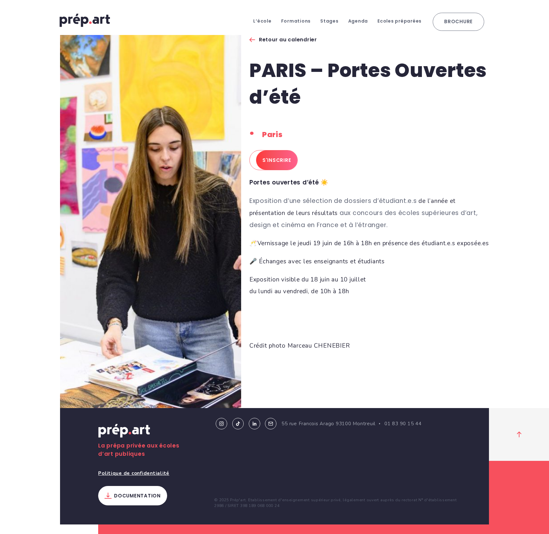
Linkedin (254, 423)
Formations (296, 21)
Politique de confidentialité (133, 473)
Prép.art (124, 432)
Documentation (137, 495)
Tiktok (238, 423)
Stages (329, 21)
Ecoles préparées (399, 21)
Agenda (358, 21)
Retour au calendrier (288, 39)
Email (270, 423)
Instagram (221, 423)
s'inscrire (276, 160)
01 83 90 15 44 (403, 423)
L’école (262, 21)
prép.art (84, 20)
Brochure (458, 21)
